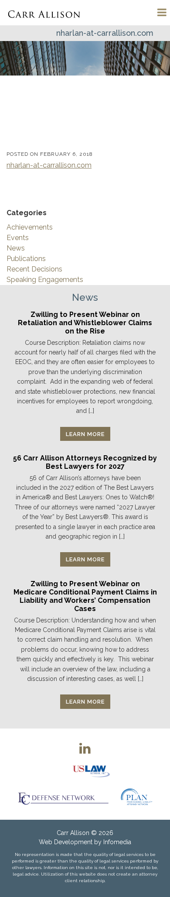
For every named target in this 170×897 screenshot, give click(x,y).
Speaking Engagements (45, 279)
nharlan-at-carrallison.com (49, 165)
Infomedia (117, 842)
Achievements (30, 227)
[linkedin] (85, 748)
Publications (26, 258)
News (16, 248)
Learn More (85, 434)
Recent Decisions (34, 269)
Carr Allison (73, 832)
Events (18, 238)
